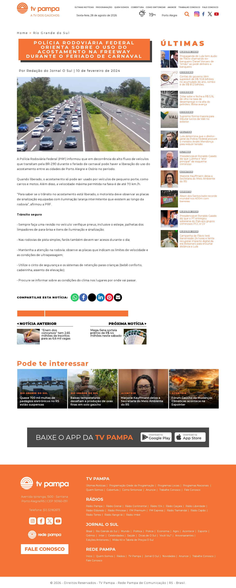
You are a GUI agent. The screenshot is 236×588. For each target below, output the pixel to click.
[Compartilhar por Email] (118, 297)
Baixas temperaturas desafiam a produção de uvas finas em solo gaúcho (91, 401)
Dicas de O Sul (147, 535)
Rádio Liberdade (195, 506)
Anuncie (172, 7)
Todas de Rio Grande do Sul (86, 313)
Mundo (125, 531)
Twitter (210, 14)
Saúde (131, 535)
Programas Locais (168, 485)
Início (89, 556)
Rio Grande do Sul (51, 33)
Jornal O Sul (152, 556)
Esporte (202, 531)
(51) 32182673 (51, 510)
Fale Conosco (210, 7)
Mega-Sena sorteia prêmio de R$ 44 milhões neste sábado (106, 333)
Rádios (121, 556)
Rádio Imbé (133, 514)
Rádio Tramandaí (177, 510)
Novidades (168, 556)
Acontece (188, 531)
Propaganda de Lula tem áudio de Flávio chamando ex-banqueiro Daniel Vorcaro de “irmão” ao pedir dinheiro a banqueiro (198, 61)
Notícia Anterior (38, 324)
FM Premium (137, 510)
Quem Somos (121, 7)
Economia (163, 531)
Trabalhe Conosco (189, 7)
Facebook (203, 14)
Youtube (216, 14)
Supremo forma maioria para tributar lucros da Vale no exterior (197, 119)
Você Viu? (166, 535)
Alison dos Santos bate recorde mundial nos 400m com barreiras (198, 199)
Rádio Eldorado (95, 510)
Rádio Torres (93, 514)
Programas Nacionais (196, 485)
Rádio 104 (156, 506)
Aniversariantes (184, 535)
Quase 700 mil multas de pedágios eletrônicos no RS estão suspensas (39, 401)
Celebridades (116, 535)
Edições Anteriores (97, 539)
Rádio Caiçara (174, 506)
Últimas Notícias (84, 7)
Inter (102, 535)
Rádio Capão (198, 510)
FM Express (156, 510)
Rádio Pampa (94, 506)
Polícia (149, 531)
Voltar (32, 313)
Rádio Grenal (113, 506)
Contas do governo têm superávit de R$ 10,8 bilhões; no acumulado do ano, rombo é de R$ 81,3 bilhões (197, 80)
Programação (117, 485)
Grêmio (90, 535)
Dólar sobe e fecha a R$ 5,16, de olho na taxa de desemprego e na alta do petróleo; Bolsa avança (197, 100)
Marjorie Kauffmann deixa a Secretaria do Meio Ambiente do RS (197, 179)
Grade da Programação (140, 485)
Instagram (196, 14)
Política (137, 531)
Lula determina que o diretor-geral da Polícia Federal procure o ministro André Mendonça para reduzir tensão (198, 140)
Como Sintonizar (156, 7)
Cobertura (137, 7)
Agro (176, 531)
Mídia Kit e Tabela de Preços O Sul (132, 539)
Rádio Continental (136, 506)
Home (22, 33)
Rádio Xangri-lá (113, 514)
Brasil (89, 531)
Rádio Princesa (117, 510)
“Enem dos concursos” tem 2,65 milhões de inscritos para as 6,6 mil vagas (55, 334)
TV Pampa (38, 9)
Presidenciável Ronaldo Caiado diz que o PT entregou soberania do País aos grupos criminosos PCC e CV (198, 220)
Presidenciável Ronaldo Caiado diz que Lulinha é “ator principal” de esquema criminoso (198, 160)
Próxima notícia (126, 324)
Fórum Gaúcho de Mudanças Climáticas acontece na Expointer (192, 401)
